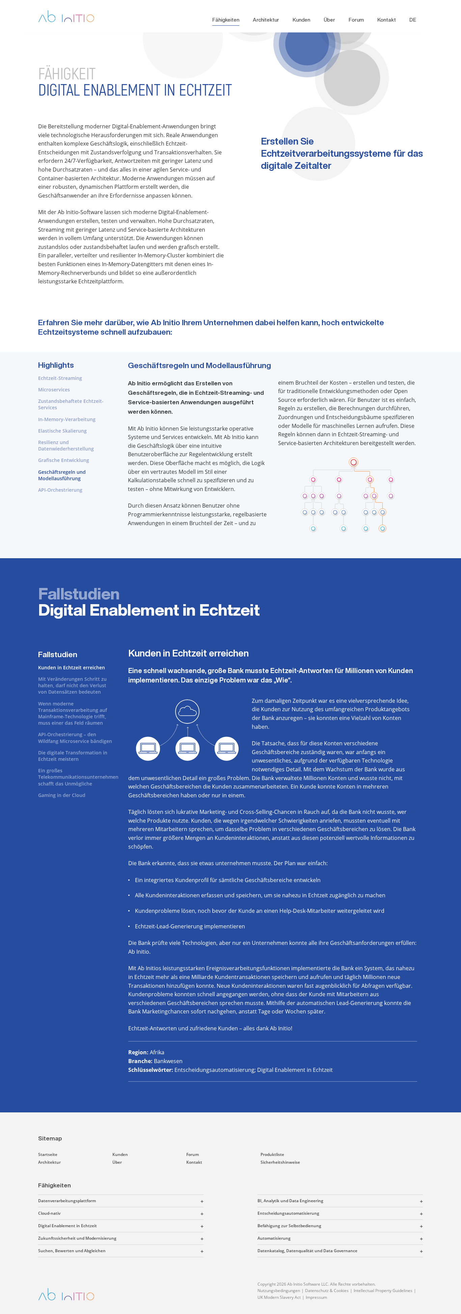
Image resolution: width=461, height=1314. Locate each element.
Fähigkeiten (225, 19)
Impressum (316, 1297)
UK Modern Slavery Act (279, 1297)
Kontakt (386, 19)
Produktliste (272, 1154)
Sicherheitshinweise (280, 1162)
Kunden (301, 19)
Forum (356, 19)
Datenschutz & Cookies (327, 1290)
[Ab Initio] (71, 16)
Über (329, 19)
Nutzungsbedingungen (278, 1290)
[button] (150, 1201)
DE (412, 19)
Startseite (47, 1154)
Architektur (266, 19)
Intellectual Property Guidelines (383, 1290)
